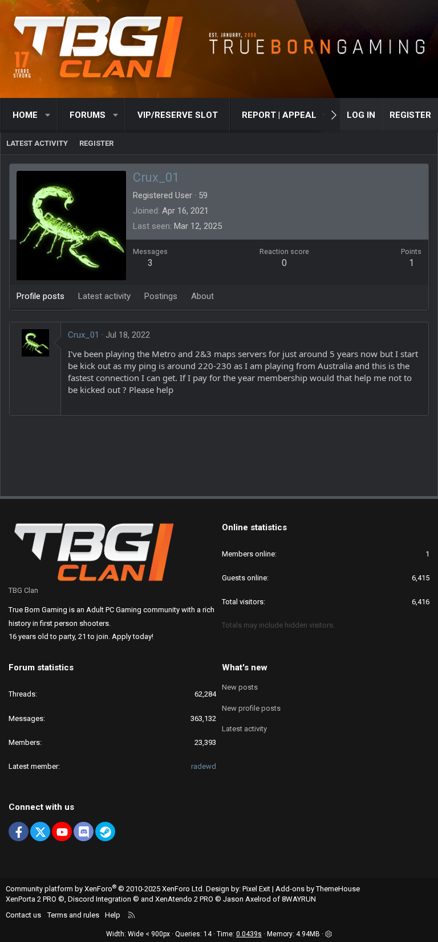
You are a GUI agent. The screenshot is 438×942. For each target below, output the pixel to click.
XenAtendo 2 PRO (184, 899)
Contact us (23, 915)
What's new (244, 667)
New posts (240, 687)
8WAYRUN (299, 899)
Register (96, 143)
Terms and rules (73, 915)
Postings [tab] (160, 296)
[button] (48, 115)
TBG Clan (23, 590)
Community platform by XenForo (105, 888)
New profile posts (251, 708)
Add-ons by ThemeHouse (317, 888)
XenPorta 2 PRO (31, 899)
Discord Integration (99, 899)
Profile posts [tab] (40, 296)
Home (25, 115)
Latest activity (37, 143)
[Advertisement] (219, 458)
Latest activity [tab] (104, 296)
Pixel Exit (256, 888)
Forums (88, 115)
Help (112, 915)
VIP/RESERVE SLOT (177, 115)
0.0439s (249, 934)
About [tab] (202, 296)
